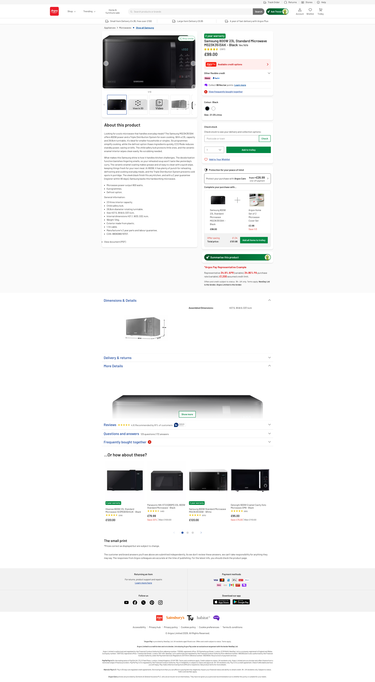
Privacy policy (171, 627)
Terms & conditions (232, 627)
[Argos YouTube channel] (126, 602)
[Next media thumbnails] (195, 104)
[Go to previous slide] (106, 63)
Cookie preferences (209, 627)
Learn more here (143, 582)
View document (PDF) (115, 241)
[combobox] (190, 11)
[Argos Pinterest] (151, 602)
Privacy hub (155, 627)
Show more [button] (187, 414)
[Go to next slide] (193, 63)
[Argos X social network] (143, 602)
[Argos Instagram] (160, 602)
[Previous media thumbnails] (104, 104)
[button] (186, 38)
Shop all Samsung (145, 27)
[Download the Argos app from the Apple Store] (221, 603)
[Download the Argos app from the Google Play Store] (241, 603)
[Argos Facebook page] (134, 602)
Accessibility (139, 627)
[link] (237, 90)
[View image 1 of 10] (116, 104)
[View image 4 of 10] (180, 104)
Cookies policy (188, 627)
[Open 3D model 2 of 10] (138, 104)
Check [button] (264, 138)
